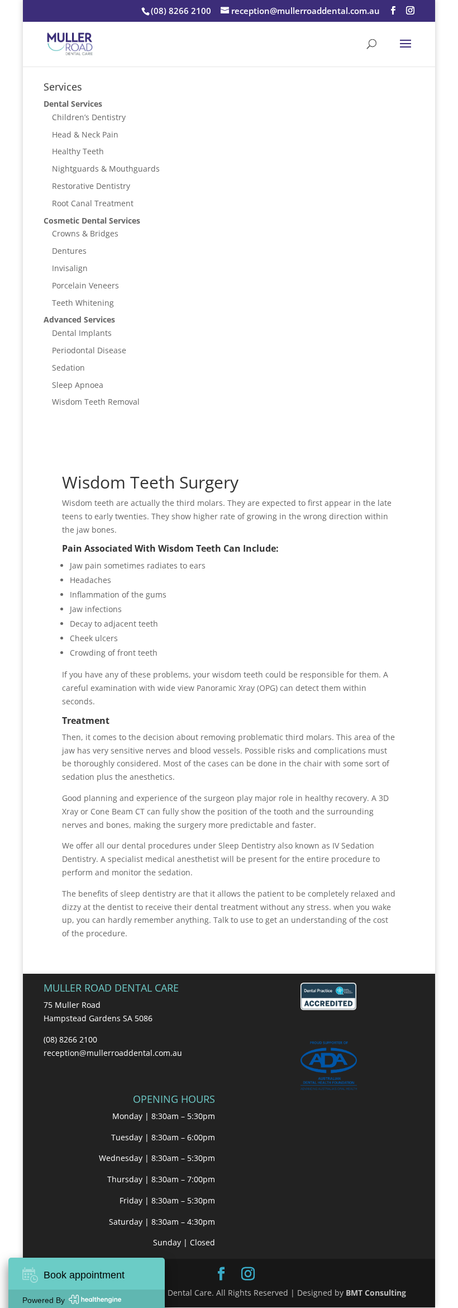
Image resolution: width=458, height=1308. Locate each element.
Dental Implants (82, 333)
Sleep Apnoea (77, 385)
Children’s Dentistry (89, 117)
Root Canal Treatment (92, 203)
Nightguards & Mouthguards (106, 168)
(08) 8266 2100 (181, 10)
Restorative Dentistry (91, 186)
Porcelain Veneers (85, 285)
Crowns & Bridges (85, 233)
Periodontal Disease (89, 350)
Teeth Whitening (83, 302)
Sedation (68, 367)
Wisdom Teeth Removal (96, 401)
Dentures (69, 250)
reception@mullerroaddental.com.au (113, 1053)
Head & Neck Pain (85, 134)
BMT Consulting (376, 1292)
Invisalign (70, 268)
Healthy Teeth (78, 151)
